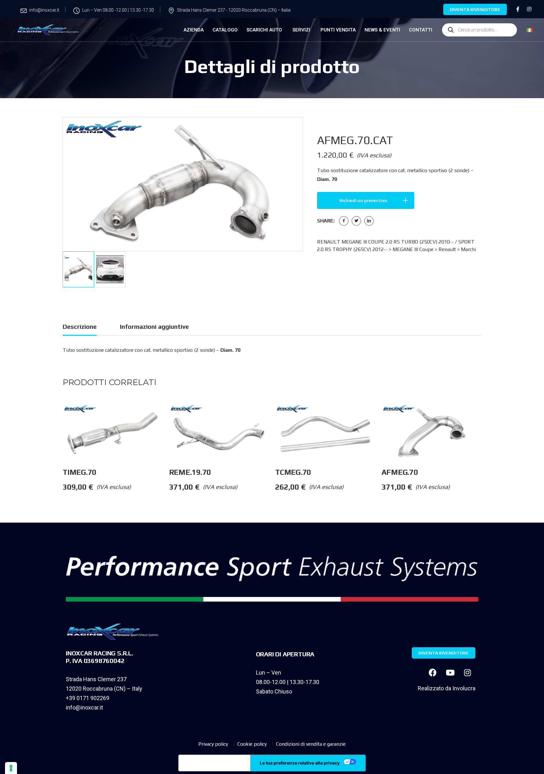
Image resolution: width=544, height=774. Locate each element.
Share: (326, 221)
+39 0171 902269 (87, 698)
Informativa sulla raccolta (214, 763)
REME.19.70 (190, 472)
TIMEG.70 (79, 472)
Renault (447, 249)
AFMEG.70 (400, 472)
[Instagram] (467, 673)
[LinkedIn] (369, 221)
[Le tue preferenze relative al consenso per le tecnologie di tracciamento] (11, 768)
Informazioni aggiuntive (154, 326)
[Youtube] (450, 673)
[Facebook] (343, 221)
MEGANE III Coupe (413, 249)
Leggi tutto (168, 416)
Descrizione (80, 326)
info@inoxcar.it (84, 707)
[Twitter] (356, 221)
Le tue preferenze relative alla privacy (300, 763)
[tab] (80, 327)
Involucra (463, 688)
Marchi (468, 249)
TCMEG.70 (293, 472)
